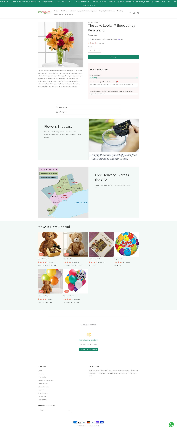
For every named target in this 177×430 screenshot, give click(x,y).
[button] (130, 13)
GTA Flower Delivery (85, 425)
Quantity (90, 47)
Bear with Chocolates (43, 259)
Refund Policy (42, 396)
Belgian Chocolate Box (95, 259)
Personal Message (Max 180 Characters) (103, 82)
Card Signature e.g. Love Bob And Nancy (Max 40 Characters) (111, 91)
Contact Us (41, 390)
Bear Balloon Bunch (43, 296)
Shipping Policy (42, 399)
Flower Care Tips (43, 383)
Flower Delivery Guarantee (46, 380)
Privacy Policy (42, 377)
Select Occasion (95, 75)
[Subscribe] (69, 410)
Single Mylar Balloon (120, 259)
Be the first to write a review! (88, 349)
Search (40, 370)
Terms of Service (42, 393)
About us (40, 374)
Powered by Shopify (94, 425)
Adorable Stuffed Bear (69, 259)
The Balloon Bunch (68, 296)
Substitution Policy (43, 387)
